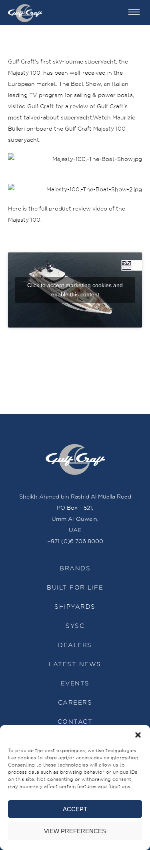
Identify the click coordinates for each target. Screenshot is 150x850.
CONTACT (75, 722)
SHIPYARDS (75, 607)
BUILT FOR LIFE (75, 587)
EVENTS (75, 683)
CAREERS (75, 702)
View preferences (75, 831)
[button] (138, 735)
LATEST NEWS (75, 664)
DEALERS (75, 645)
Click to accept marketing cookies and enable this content (75, 290)
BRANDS (75, 568)
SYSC (75, 626)
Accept (75, 809)
